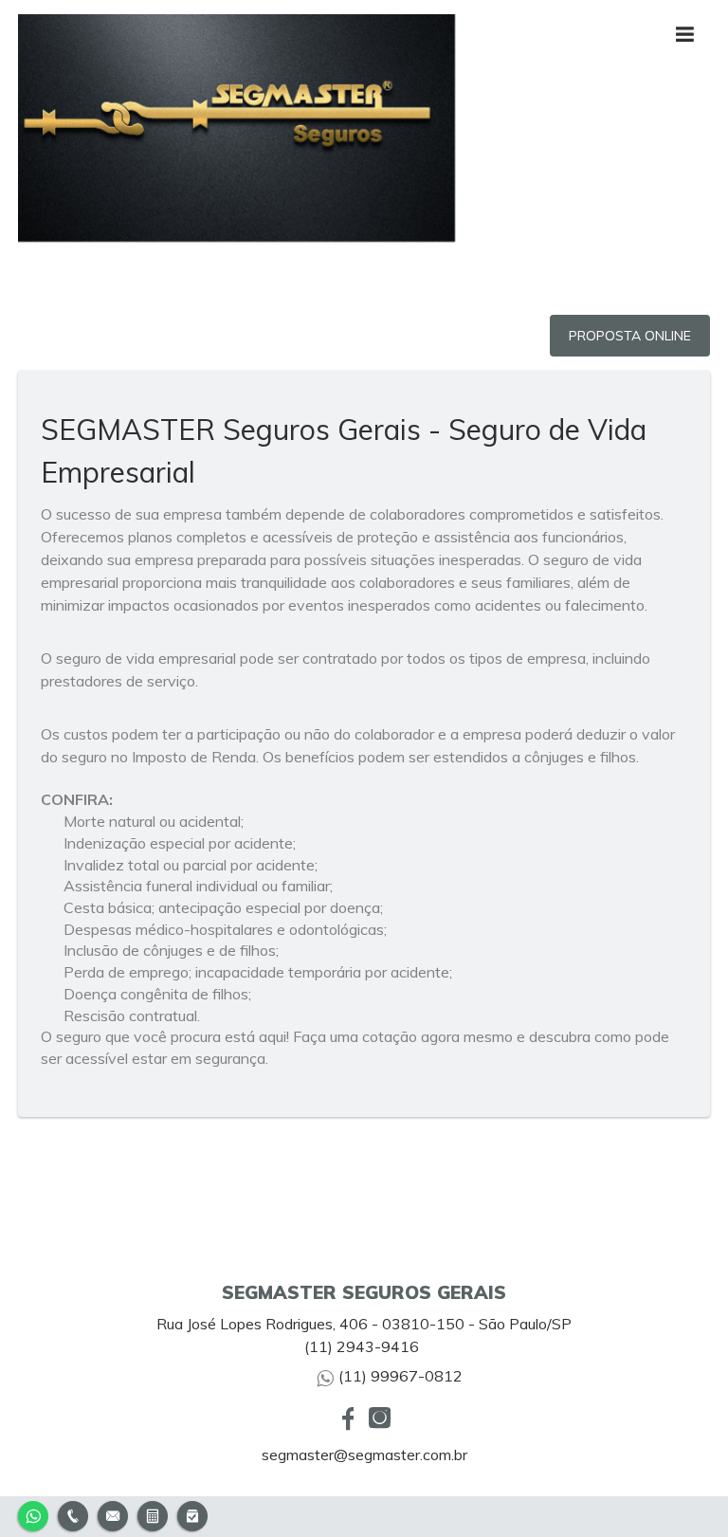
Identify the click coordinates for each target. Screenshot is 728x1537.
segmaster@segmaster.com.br (364, 1454)
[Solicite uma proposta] (152, 1513)
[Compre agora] (192, 1513)
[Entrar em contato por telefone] (73, 1516)
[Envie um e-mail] (113, 1513)
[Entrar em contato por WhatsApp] (33, 1513)
